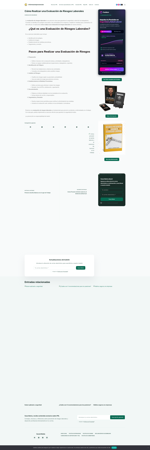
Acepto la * (60, 271)
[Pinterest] (53, 127)
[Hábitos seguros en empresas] (109, 343)
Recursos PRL (54, 4)
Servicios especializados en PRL (66, 4)
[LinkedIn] (117, 4)
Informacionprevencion (36, 4)
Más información (111, 116)
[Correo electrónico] (88, 127)
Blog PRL (85, 4)
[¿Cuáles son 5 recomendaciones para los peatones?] (75, 343)
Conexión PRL (78, 4)
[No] (148, 447)
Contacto (97, 4)
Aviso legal (64, 433)
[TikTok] (122, 4)
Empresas (118, 31)
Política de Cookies (88, 433)
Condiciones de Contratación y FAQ (70, 435)
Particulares (107, 31)
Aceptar (114, 447)
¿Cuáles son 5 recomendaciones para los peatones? (75, 405)
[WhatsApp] (77, 127)
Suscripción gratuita (117, 417)
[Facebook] (120, 4)
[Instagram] (118, 4)
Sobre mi (91, 4)
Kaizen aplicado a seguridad (33, 405)
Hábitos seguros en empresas (102, 405)
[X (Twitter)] (42, 127)
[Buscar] (124, 4)
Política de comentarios (88, 435)
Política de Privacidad (62, 271)
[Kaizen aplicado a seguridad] (41, 343)
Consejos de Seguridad (31, 15)
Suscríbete (81, 268)
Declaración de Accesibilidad (103, 433)
